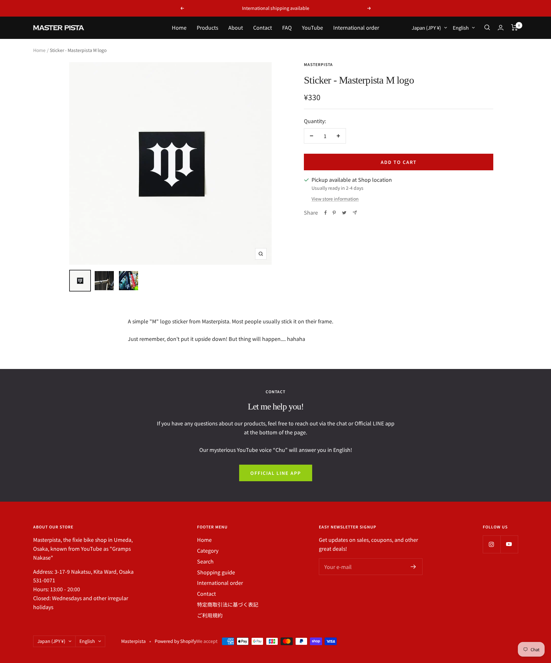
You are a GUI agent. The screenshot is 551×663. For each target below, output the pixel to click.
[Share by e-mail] (355, 212)
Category (207, 550)
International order (356, 27)
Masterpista (318, 64)
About (235, 27)
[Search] (487, 27)
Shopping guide (216, 572)
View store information (335, 198)
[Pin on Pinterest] (334, 212)
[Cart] (514, 27)
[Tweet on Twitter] (344, 212)
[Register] (413, 566)
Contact (262, 27)
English (461, 27)
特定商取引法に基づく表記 (227, 604)
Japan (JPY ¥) (426, 27)
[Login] (500, 27)
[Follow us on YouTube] (509, 544)
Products (207, 27)
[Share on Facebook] (325, 212)
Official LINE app (275, 473)
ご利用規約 (210, 615)
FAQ (287, 27)
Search (205, 561)
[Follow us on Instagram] (491, 544)
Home (179, 27)
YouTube (312, 27)
